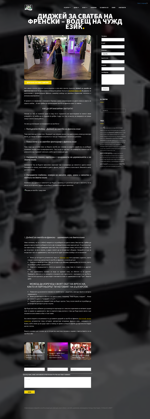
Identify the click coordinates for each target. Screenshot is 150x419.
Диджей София (113, 132)
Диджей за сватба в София (114, 138)
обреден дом (64, 258)
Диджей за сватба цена (107, 140)
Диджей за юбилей (118, 140)
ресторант (104, 164)
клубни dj (117, 157)
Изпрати (105, 89)
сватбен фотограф (109, 166)
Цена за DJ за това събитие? (38, 83)
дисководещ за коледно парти (111, 155)
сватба (122, 164)
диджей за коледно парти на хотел (115, 146)
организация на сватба (118, 161)
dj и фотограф (105, 132)
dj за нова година (106, 130)
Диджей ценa (113, 142)
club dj (101, 128)
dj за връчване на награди (110, 128)
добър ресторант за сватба (109, 157)
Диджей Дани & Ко (75, 91)
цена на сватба (117, 166)
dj (104, 127)
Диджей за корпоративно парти (110, 136)
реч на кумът (116, 164)
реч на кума (110, 164)
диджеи (103, 144)
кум (111, 161)
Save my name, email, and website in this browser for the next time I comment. (46, 374)
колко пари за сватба (116, 159)
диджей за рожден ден (111, 148)
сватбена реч (102, 166)
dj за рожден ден (114, 130)
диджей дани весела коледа (110, 144)
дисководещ (106, 153)
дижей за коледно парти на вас (109, 150)
